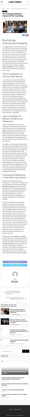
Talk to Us (11, 409)
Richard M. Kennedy (16, 314)
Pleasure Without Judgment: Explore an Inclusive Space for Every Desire (18, 311)
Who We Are (18, 409)
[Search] (28, 2)
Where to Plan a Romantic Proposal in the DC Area (14, 372)
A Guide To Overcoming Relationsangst (13, 390)
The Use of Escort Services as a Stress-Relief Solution (14, 395)
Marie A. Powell (15, 324)
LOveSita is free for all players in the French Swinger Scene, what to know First (19, 331)
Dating (4, 11)
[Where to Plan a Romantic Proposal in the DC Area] (15, 367)
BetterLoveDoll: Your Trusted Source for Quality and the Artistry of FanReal (19, 321)
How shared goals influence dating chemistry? (19, 340)
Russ (5, 18)
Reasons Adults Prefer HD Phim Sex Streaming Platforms (15, 384)
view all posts (14, 281)
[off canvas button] (2, 2)
